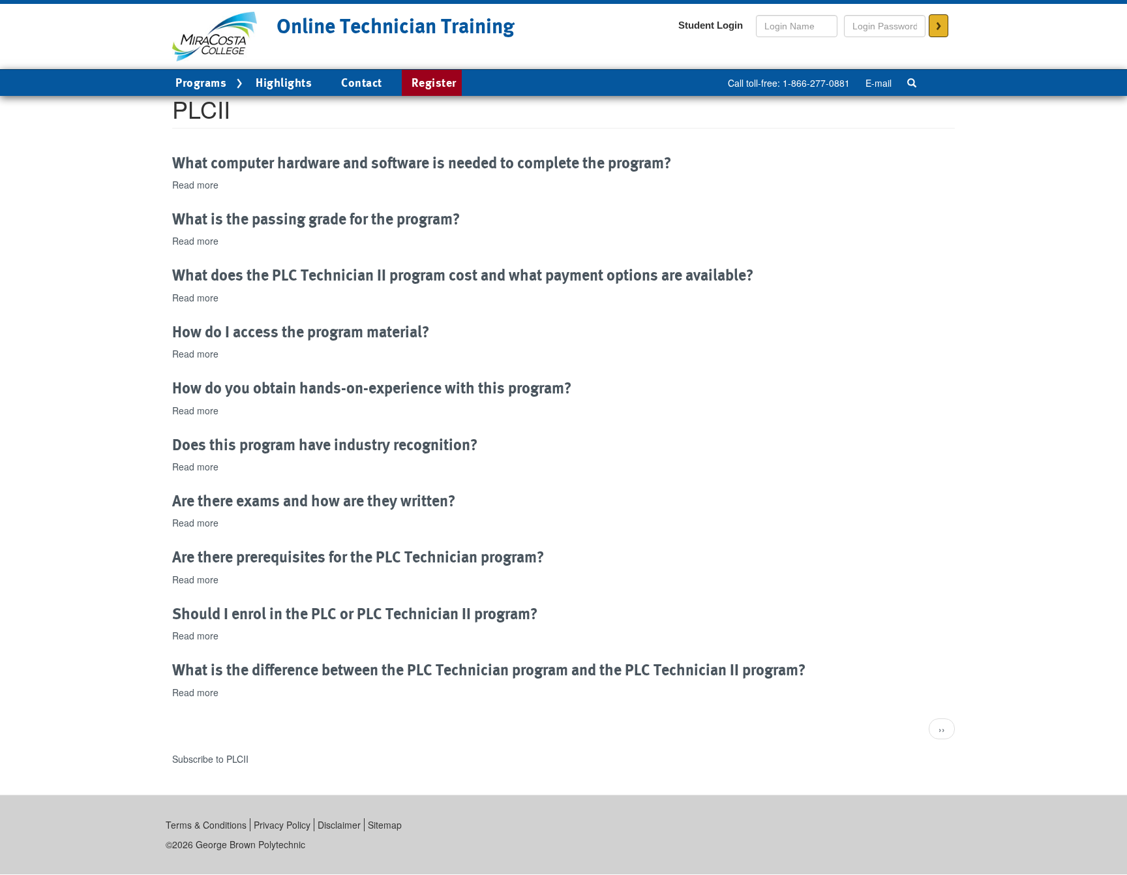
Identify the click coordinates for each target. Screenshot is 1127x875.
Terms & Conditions (206, 824)
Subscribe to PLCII (210, 758)
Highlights (284, 82)
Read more (195, 184)
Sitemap (385, 824)
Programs (200, 82)
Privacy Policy (282, 824)
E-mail (878, 82)
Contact (361, 82)
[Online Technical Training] (214, 35)
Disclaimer (339, 824)
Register (434, 82)
